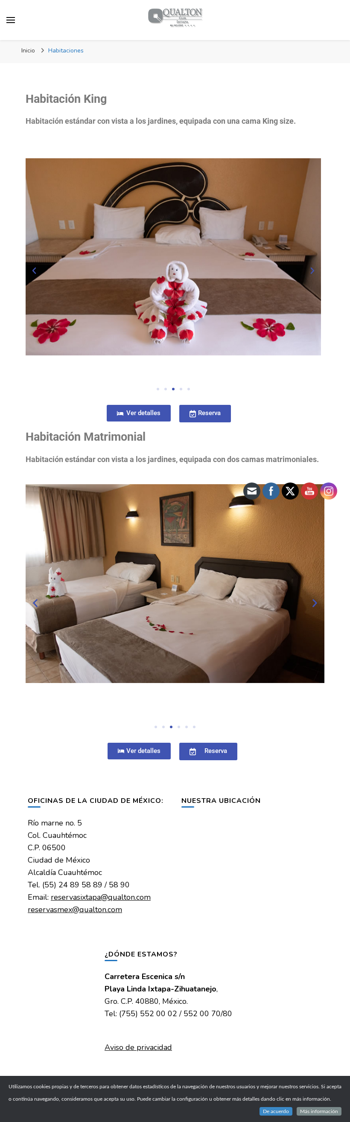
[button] (34, 271)
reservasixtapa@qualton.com (101, 897)
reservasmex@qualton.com (75, 909)
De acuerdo (276, 1111)
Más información (319, 1111)
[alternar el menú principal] (10, 20)
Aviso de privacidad (138, 1047)
